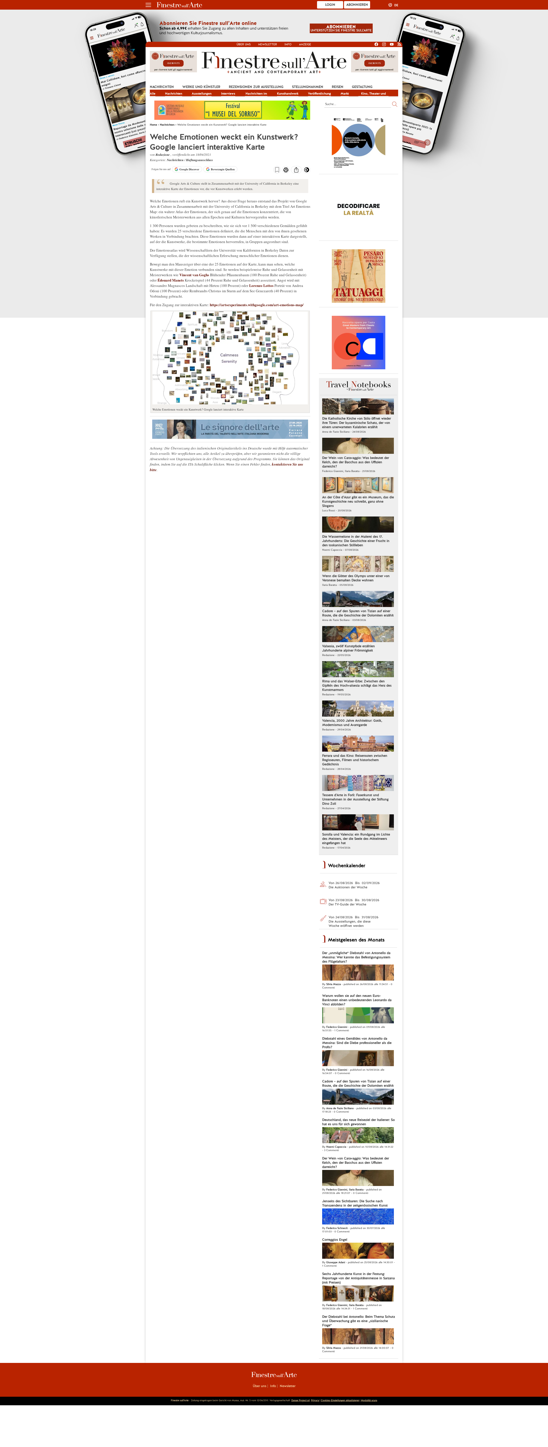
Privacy (315, 1400)
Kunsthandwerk (287, 93)
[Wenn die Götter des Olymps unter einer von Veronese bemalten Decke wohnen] (358, 564)
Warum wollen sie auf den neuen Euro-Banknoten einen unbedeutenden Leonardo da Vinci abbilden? (357, 1000)
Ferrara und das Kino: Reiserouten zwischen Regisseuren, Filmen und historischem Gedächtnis (354, 760)
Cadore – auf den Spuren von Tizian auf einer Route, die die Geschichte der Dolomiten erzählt (358, 613)
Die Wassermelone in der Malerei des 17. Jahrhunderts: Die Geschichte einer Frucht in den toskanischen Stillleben (355, 540)
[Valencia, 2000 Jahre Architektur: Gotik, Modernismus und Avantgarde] (358, 709)
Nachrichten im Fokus (256, 94)
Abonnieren (357, 5)
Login (330, 5)
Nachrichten (162, 87)
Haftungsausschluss (199, 160)
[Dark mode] (306, 171)
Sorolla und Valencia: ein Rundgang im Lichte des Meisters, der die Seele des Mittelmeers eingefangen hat (356, 838)
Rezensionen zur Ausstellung (256, 87)
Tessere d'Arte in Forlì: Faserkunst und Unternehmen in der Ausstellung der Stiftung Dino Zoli (355, 799)
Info (288, 44)
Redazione (163, 154)
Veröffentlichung (319, 93)
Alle (152, 93)
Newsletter (267, 44)
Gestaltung (362, 87)
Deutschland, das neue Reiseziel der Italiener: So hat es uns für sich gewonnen (358, 1122)
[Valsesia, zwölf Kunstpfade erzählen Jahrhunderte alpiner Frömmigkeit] (358, 634)
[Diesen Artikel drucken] (286, 170)
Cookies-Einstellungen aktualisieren (340, 1400)
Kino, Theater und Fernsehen (373, 94)
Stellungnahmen (307, 87)
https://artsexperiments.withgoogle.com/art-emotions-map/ (257, 304)
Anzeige (305, 44)
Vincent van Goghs (194, 275)
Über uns (244, 44)
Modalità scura (369, 1400)
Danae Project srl (300, 1400)
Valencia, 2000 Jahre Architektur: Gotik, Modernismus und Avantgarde (352, 722)
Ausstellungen (201, 93)
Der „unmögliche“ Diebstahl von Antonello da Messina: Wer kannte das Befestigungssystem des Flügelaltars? (356, 957)
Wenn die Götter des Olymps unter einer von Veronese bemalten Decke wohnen (356, 578)
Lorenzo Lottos (261, 285)
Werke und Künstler (201, 87)
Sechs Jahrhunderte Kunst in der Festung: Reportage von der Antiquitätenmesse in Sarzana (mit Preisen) (358, 1278)
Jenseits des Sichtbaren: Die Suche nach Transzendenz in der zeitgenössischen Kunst (355, 1203)
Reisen (337, 87)
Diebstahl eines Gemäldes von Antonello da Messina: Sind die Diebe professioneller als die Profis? (357, 1042)
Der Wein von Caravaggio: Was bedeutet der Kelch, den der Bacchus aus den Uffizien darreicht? (355, 462)
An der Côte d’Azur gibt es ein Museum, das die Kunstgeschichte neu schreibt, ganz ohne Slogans (358, 501)
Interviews (228, 93)
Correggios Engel (334, 1240)
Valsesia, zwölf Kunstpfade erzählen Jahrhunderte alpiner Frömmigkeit (348, 648)
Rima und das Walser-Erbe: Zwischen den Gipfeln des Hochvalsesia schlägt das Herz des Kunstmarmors (357, 685)
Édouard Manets (171, 280)
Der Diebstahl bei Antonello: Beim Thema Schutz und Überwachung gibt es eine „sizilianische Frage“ (358, 1321)
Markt (345, 93)
